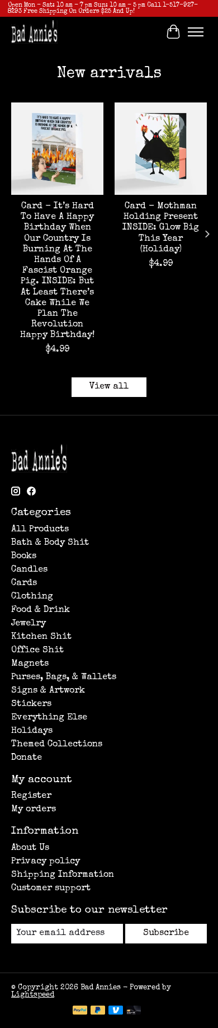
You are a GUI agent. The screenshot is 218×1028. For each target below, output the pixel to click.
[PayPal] (80, 1011)
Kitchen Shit (41, 637)
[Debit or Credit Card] (133, 1011)
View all (109, 386)
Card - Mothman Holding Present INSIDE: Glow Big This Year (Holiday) (160, 228)
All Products (40, 529)
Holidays (32, 731)
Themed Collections (56, 744)
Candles (29, 570)
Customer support (51, 888)
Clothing (32, 596)
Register (31, 796)
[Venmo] (115, 1011)
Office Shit (37, 650)
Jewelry (28, 623)
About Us (30, 848)
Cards (24, 583)
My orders (33, 809)
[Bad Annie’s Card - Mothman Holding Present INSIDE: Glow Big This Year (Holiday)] (161, 148)
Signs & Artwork (48, 690)
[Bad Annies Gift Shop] (34, 31)
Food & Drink (40, 610)
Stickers (31, 704)
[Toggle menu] (195, 32)
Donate (26, 758)
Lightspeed (32, 995)
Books (23, 556)
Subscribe (166, 933)
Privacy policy (45, 861)
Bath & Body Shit (50, 543)
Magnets (30, 664)
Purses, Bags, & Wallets (63, 677)
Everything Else (49, 717)
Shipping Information (62, 875)
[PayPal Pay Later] (98, 1011)
